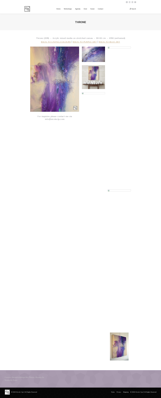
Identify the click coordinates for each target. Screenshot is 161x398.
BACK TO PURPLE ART (85, 42)
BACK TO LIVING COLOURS (56, 42)
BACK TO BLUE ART (109, 42)
